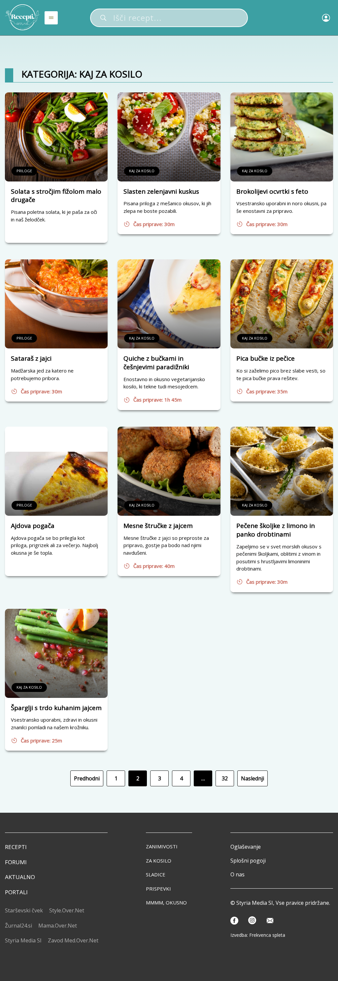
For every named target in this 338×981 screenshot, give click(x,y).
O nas (237, 874)
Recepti (16, 847)
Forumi (16, 862)
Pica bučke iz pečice (265, 358)
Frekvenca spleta (267, 935)
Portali (16, 892)
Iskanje (103, 18)
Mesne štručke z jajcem (158, 525)
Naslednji (252, 778)
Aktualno (20, 877)
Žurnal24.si (18, 925)
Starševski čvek (24, 910)
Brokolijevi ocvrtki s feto (272, 191)
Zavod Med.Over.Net (73, 940)
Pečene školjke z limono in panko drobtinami (275, 530)
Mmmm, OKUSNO (166, 902)
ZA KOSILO (158, 860)
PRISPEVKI (158, 888)
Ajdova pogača (32, 525)
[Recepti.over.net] (22, 17)
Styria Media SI (23, 940)
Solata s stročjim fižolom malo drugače (56, 195)
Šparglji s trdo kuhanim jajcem (56, 707)
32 (225, 778)
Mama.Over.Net (57, 925)
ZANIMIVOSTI (162, 846)
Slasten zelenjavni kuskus (161, 191)
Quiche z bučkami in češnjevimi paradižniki (156, 362)
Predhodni (87, 778)
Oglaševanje (245, 846)
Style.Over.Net (66, 910)
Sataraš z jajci (31, 358)
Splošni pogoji (248, 860)
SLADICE (155, 874)
